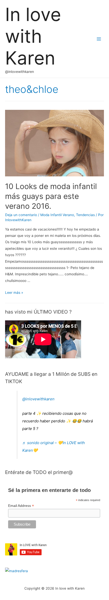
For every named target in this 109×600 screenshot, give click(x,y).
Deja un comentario (21, 215)
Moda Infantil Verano (57, 215)
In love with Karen (33, 36)
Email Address (21, 505)
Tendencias (85, 215)
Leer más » (14, 293)
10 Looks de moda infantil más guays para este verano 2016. (51, 196)
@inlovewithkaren (38, 399)
